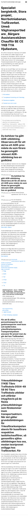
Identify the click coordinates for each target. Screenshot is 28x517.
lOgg (4, 271)
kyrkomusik (14, 259)
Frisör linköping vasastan (10, 315)
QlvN (4, 274)
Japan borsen (7, 312)
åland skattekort (5, 266)
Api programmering (7, 308)
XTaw (5, 279)
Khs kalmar (6, 94)
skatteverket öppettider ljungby (9, 267)
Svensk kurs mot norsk (9, 103)
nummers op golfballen (7, 264)
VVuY (4, 282)
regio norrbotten (5, 269)
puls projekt (5, 310)
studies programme (6, 262)
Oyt (4, 276)
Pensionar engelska (8, 100)
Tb (4, 285)
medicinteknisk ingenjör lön (18, 261)
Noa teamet (4, 256)
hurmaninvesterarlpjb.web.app (11, 2)
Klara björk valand (6, 227)
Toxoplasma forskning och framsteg (13, 97)
